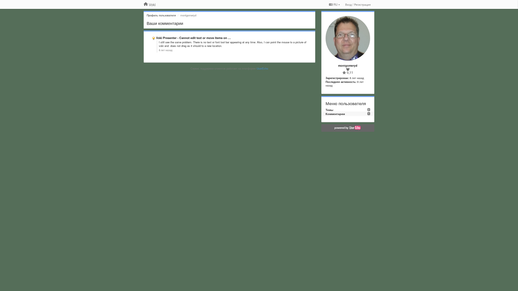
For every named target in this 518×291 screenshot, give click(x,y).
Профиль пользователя (161, 15)
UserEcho (262, 68)
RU (335, 4)
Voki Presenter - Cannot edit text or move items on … (193, 38)
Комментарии (335, 114)
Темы (329, 110)
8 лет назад (165, 50)
